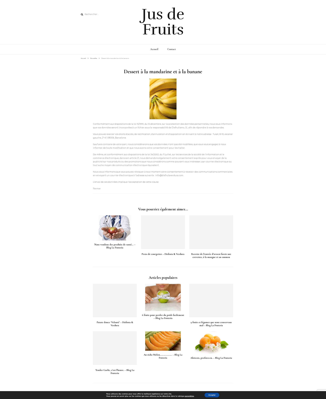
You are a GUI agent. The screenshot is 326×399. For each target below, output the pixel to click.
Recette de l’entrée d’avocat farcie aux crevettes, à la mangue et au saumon (211, 256)
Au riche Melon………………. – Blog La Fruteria (163, 356)
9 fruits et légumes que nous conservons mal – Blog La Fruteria (211, 324)
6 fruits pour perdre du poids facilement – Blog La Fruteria (163, 317)
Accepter (211, 395)
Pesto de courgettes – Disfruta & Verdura (163, 254)
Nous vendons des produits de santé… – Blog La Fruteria (114, 246)
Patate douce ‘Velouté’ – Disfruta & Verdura (115, 324)
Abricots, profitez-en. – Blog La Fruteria (211, 357)
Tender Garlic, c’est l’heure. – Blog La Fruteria (114, 372)
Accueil (154, 49)
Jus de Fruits (163, 22)
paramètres (189, 396)
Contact (171, 49)
